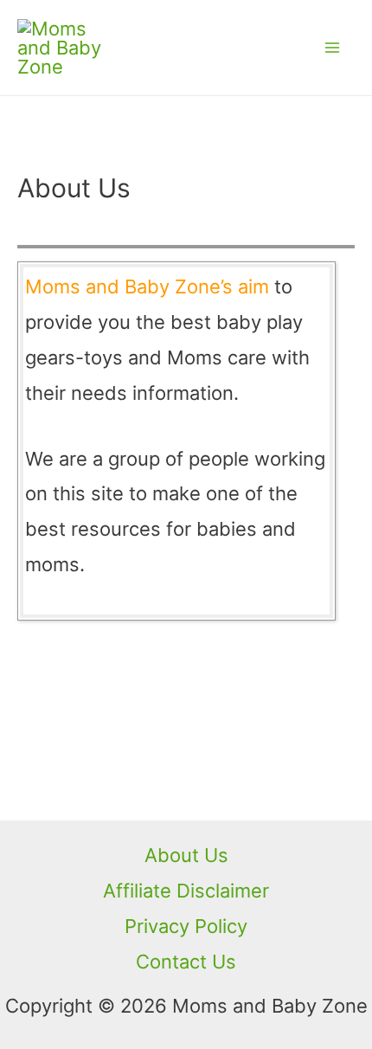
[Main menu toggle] (332, 48)
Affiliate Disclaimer (186, 890)
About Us (186, 855)
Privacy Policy (186, 926)
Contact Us (186, 961)
